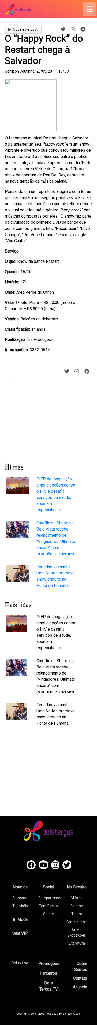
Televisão (20, 906)
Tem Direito (48, 906)
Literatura (77, 943)
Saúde (48, 914)
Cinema (76, 906)
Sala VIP (20, 933)
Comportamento (52, 898)
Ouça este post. (25, 29)
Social (48, 887)
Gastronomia (77, 922)
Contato (80, 978)
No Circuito (77, 887)
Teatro (76, 914)
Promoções (48, 963)
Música (77, 898)
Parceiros (48, 973)
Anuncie (80, 987)
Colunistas (20, 963)
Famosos (20, 898)
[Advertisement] (44, 423)
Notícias (20, 887)
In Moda (20, 919)
